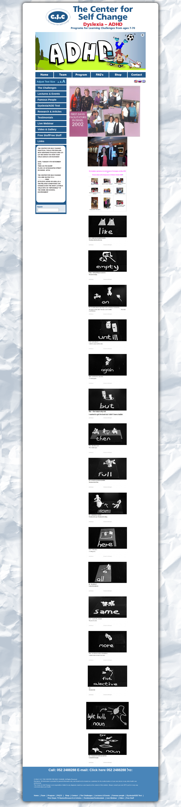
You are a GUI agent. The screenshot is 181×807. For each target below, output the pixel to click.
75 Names (61, 798)
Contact (137, 75)
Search (40, 207)
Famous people (118, 796)
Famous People (47, 99)
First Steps (52, 798)
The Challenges (47, 87)
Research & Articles (50, 111)
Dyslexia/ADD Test (49, 105)
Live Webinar (45, 123)
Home (44, 75)
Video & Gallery (47, 129)
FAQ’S (100, 75)
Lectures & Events (49, 93)
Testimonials (45, 117)
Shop (118, 75)
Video (121, 798)
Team (63, 75)
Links (41, 141)
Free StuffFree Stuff (49, 135)
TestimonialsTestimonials (94, 798)
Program (81, 75)
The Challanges (86, 796)
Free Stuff (130, 798)
